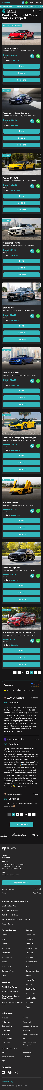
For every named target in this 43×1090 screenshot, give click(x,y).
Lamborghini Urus (9, 906)
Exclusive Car (31, 957)
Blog (3, 939)
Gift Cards (6, 966)
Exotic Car (30, 935)
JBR (3, 1061)
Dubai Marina (7, 1038)
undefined (6, 2)
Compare (21, 80)
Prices (4, 962)
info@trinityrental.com (11, 875)
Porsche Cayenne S (10, 910)
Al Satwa (26, 1057)
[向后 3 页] (25, 814)
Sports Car (30, 993)
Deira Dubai (6, 1042)
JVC (3, 1053)
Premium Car (31, 962)
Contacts (6, 953)
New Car (29, 953)
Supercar (29, 944)
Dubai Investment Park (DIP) (30, 1043)
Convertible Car (32, 971)
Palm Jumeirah (8, 1057)
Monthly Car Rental (10, 991)
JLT (24, 1049)
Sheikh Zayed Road (31, 1034)
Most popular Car (33, 948)
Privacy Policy (7, 1082)
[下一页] (39, 672)
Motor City (27, 1053)
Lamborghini (31, 998)
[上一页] (14, 672)
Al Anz (25, 1018)
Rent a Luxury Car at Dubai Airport (11, 997)
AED (31, 2)
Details (21, 73)
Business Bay (7, 1026)
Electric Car (31, 989)
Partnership (7, 957)
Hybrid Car (30, 980)
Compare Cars (8, 971)
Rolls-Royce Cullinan (10, 915)
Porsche (29, 1003)
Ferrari (28, 1007)
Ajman (4, 893)
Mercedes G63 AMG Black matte (16, 919)
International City (9, 1049)
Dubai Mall (27, 1022)
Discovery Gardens (30, 1026)
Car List (5, 935)
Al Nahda (5, 1034)
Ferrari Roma (7, 924)
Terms (4, 944)
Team (4, 975)
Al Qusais (26, 1030)
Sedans (29, 984)
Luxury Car (30, 939)
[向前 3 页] (23, 672)
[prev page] (23, 672)
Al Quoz (5, 1018)
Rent (21, 66)
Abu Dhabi (37, 893)
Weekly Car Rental (9, 987)
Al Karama (6, 1030)
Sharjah (38, 889)
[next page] (26, 814)
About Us (6, 948)
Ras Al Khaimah (8, 889)
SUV (27, 966)
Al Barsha (6, 1022)
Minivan (29, 975)
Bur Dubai (26, 1038)
